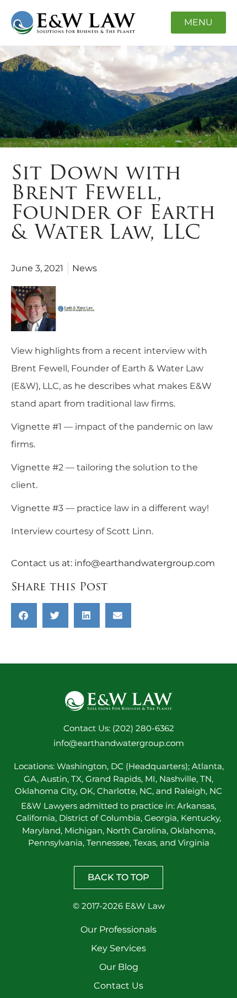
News (84, 268)
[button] (24, 615)
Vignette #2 (37, 467)
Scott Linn (129, 531)
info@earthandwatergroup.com (144, 563)
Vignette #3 (37, 508)
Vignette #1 (36, 426)
